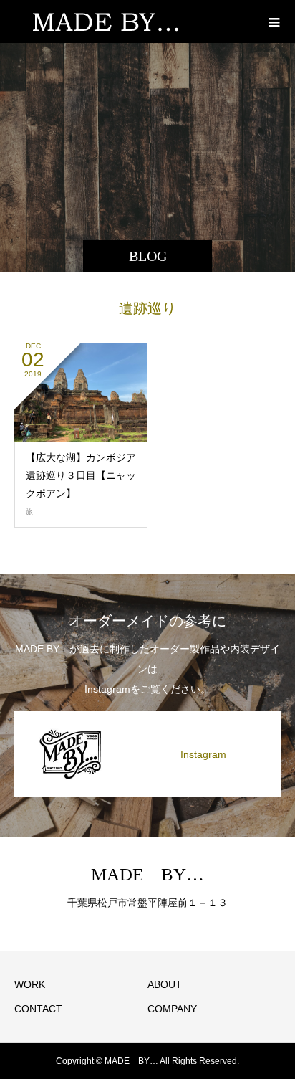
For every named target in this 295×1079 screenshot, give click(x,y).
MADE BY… (147, 874)
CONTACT (38, 1008)
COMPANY (172, 1008)
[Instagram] (147, 714)
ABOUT (165, 984)
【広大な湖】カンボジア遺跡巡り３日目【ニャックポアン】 (81, 475)
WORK (29, 984)
